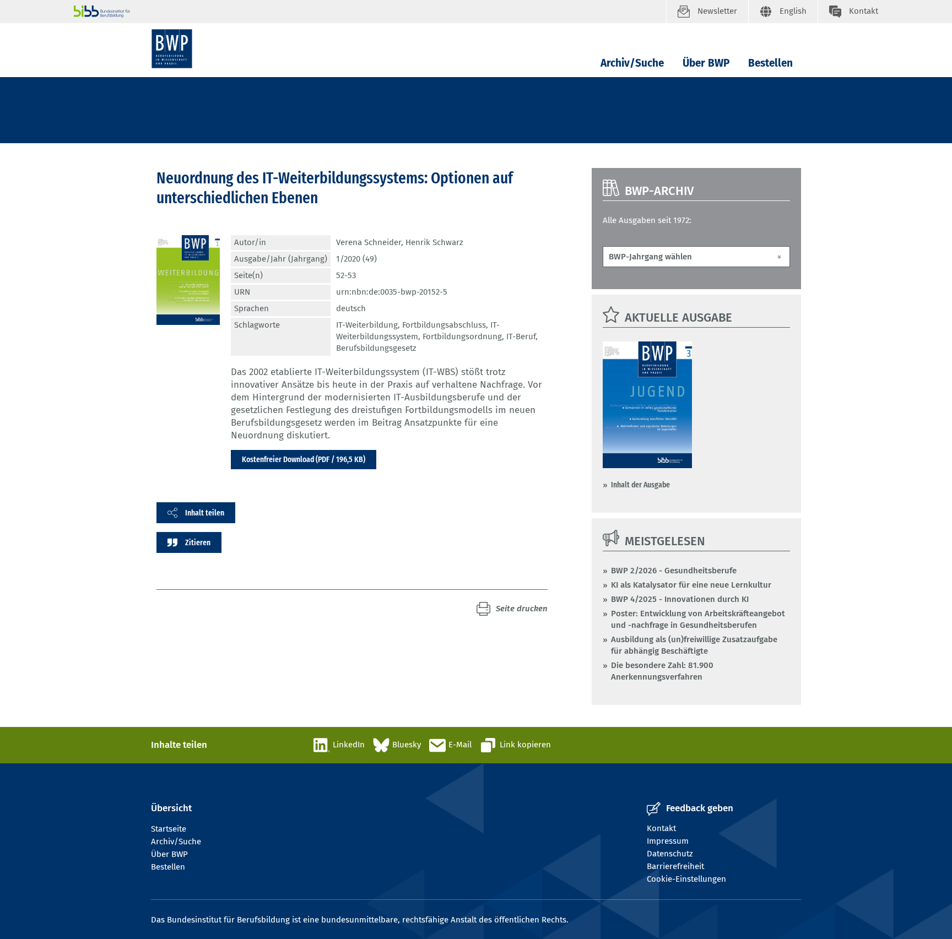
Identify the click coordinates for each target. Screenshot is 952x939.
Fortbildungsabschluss (444, 325)
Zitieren (197, 542)
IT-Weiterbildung (367, 325)
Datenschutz (670, 854)
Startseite (168, 829)
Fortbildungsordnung (462, 336)
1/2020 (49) (356, 259)
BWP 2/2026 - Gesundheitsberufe (674, 571)
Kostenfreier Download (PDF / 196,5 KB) (303, 459)
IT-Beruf (521, 336)
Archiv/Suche (632, 63)
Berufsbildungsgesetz (376, 348)
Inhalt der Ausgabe (640, 485)
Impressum (668, 841)
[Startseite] (172, 49)
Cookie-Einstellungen (686, 879)
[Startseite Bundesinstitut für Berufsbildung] (370, 12)
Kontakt (661, 828)
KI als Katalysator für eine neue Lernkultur (691, 585)
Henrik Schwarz (434, 242)
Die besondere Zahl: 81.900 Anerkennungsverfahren (662, 671)
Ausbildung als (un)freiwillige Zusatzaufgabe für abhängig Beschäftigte (694, 645)
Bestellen (770, 63)
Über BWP (706, 63)
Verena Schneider (368, 242)
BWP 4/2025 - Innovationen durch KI (680, 599)
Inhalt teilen (204, 513)
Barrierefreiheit (675, 866)
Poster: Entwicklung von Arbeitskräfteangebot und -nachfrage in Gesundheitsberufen (698, 619)
